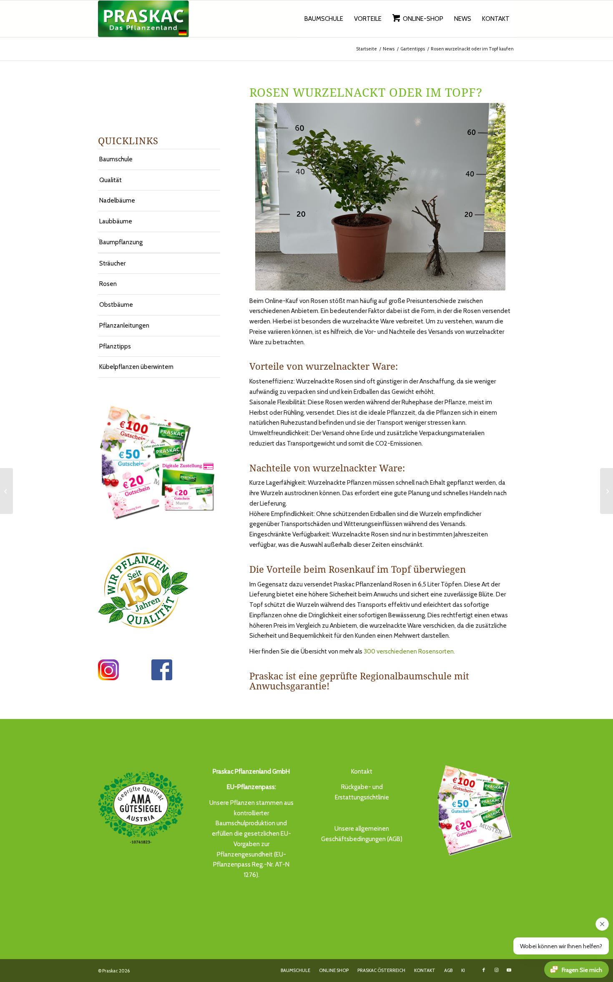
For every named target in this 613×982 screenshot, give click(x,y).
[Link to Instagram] (496, 970)
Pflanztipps (115, 346)
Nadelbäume (117, 200)
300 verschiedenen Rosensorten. (409, 651)
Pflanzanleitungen (124, 325)
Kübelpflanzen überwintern (136, 367)
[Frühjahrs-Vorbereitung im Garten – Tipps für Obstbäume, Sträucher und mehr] (6, 491)
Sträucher (112, 263)
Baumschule (116, 159)
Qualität (110, 180)
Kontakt (361, 771)
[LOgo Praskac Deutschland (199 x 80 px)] (143, 18)
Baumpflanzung (121, 242)
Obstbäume (116, 304)
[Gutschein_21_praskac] (472, 809)
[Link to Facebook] (483, 970)
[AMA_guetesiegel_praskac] (140, 808)
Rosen (108, 284)
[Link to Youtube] (508, 970)
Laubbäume (115, 221)
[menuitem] (324, 18)
